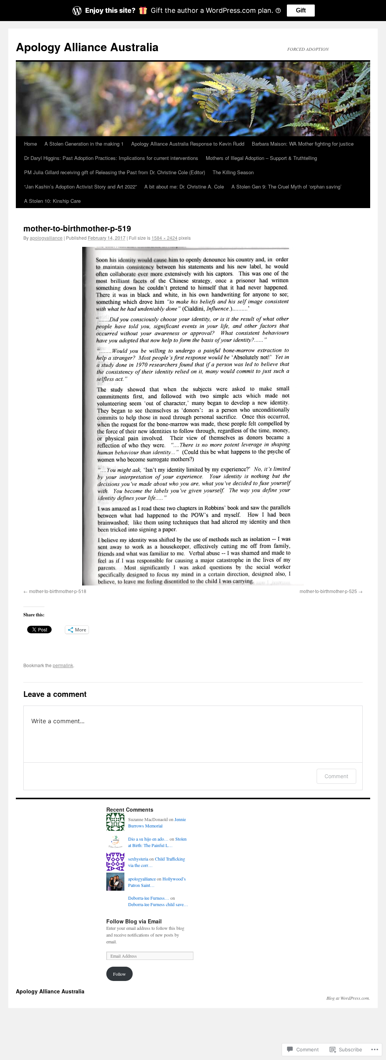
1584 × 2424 (165, 237)
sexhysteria (138, 859)
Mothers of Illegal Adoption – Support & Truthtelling (261, 157)
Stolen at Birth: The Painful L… (157, 842)
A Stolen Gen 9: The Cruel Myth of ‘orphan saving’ (286, 186)
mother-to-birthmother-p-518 (57, 591)
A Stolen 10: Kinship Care (52, 200)
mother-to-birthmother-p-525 (328, 591)
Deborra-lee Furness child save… (158, 904)
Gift (301, 10)
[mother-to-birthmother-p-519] (193, 416)
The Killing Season (233, 172)
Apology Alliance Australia (87, 46)
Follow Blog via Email (134, 921)
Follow (119, 974)
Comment (336, 776)
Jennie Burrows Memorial (157, 822)
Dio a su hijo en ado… (148, 839)
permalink (63, 665)
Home (30, 143)
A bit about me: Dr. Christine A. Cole (184, 186)
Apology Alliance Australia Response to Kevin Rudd (187, 143)
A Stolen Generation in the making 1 (84, 143)
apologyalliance (46, 237)
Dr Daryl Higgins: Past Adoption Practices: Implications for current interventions (111, 157)
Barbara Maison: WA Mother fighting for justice (303, 143)
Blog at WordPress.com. (348, 998)
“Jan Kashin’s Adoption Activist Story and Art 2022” (80, 186)
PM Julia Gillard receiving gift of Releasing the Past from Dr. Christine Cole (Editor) (114, 172)
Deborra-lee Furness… (148, 898)
